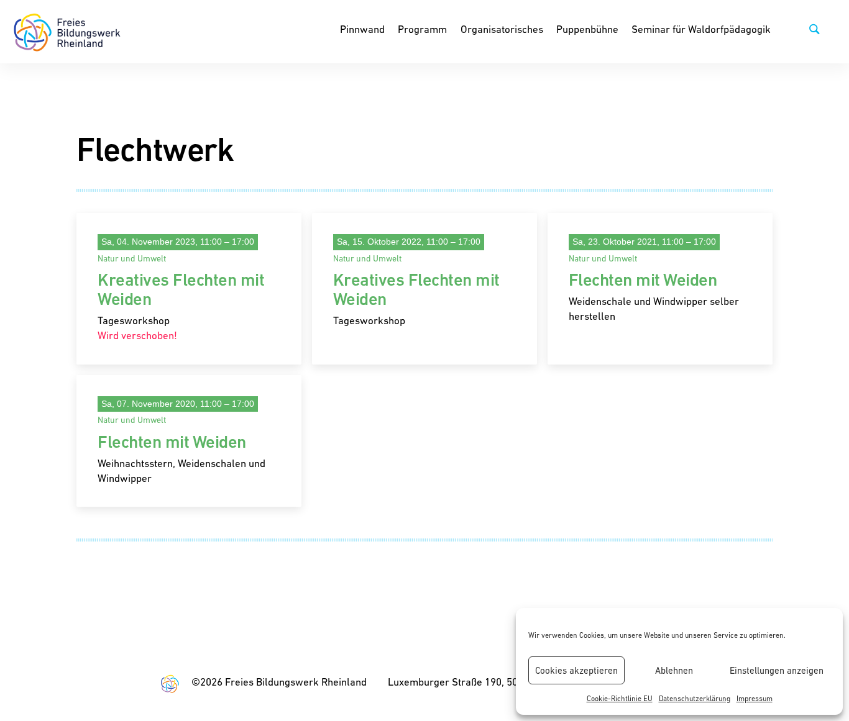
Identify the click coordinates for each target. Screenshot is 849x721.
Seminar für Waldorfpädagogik (701, 29)
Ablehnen (674, 670)
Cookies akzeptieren (576, 670)
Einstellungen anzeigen (777, 670)
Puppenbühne (587, 29)
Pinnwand (362, 29)
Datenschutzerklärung (694, 698)
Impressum (755, 698)
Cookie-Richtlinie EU (620, 698)
